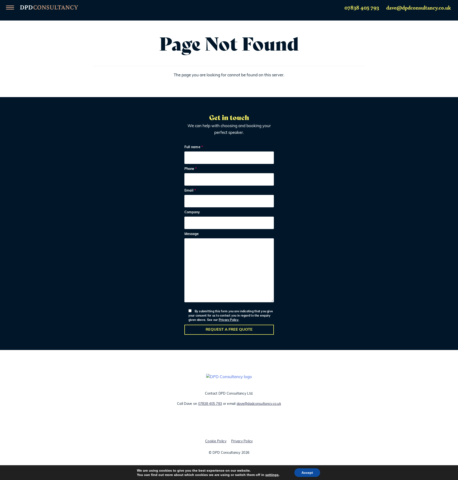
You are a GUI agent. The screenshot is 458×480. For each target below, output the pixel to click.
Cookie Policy (215, 441)
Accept (307, 473)
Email (190, 191)
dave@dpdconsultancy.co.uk (418, 7)
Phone (190, 169)
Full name (193, 147)
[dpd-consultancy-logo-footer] (229, 377)
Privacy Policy (229, 320)
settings (272, 475)
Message (191, 234)
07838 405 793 (361, 7)
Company (192, 212)
